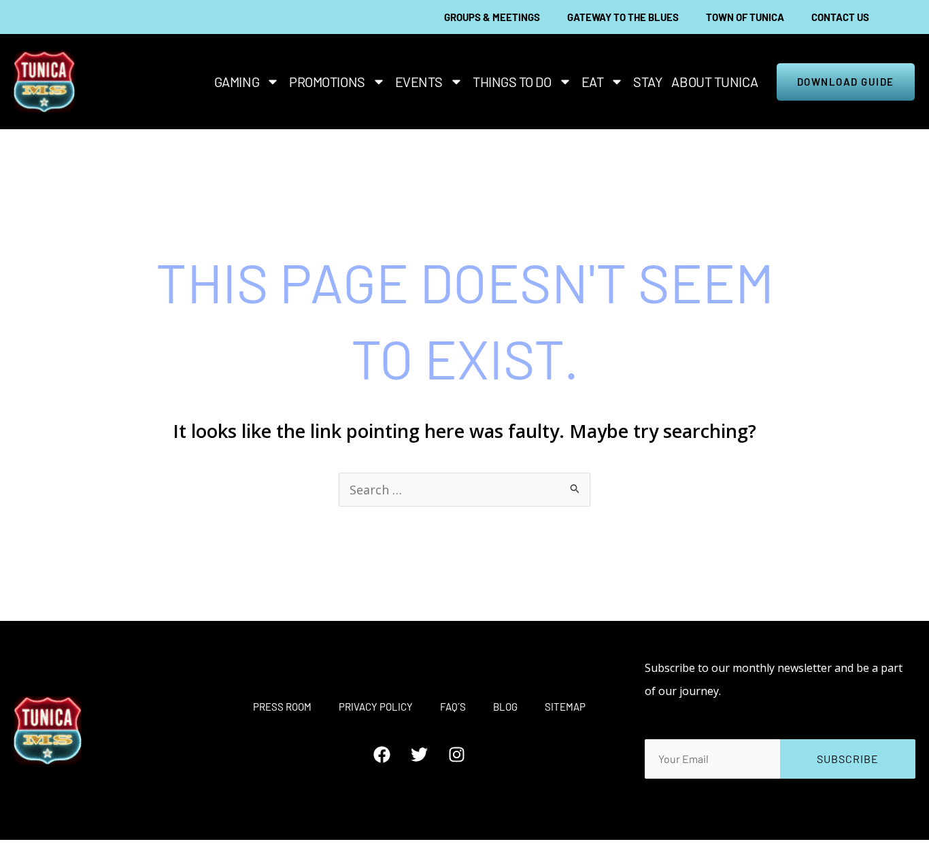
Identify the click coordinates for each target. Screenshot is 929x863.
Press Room (282, 706)
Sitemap (565, 706)
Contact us (840, 17)
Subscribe (848, 758)
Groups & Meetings (492, 17)
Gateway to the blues (623, 17)
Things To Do (512, 81)
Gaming (236, 81)
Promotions (327, 81)
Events (419, 81)
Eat (592, 81)
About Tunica (714, 81)
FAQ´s (453, 706)
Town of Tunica (745, 17)
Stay (647, 81)
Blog (505, 706)
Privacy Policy (376, 706)
